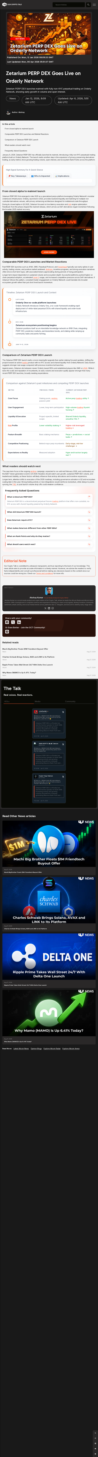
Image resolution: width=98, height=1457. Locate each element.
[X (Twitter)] (45, 608)
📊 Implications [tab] (62, 176)
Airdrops (49, 269)
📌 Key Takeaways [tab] (17, 176)
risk (69, 204)
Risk (10, 425)
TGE (14, 484)
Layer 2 (36, 277)
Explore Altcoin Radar (52, 1049)
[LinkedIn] (49, 608)
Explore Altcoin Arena (71, 1049)
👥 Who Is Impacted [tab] (40, 176)
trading (25, 363)
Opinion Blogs (36, 1049)
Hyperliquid (62, 267)
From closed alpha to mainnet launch (19, 129)
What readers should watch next (17, 145)
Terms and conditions (44, 573)
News (12, 98)
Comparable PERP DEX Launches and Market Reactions (27, 134)
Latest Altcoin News (21, 1049)
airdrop (33, 471)
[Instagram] (53, 608)
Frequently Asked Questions (16, 151)
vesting (54, 398)
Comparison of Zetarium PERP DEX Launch (21, 140)
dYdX (85, 368)
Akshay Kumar (36, 597)
